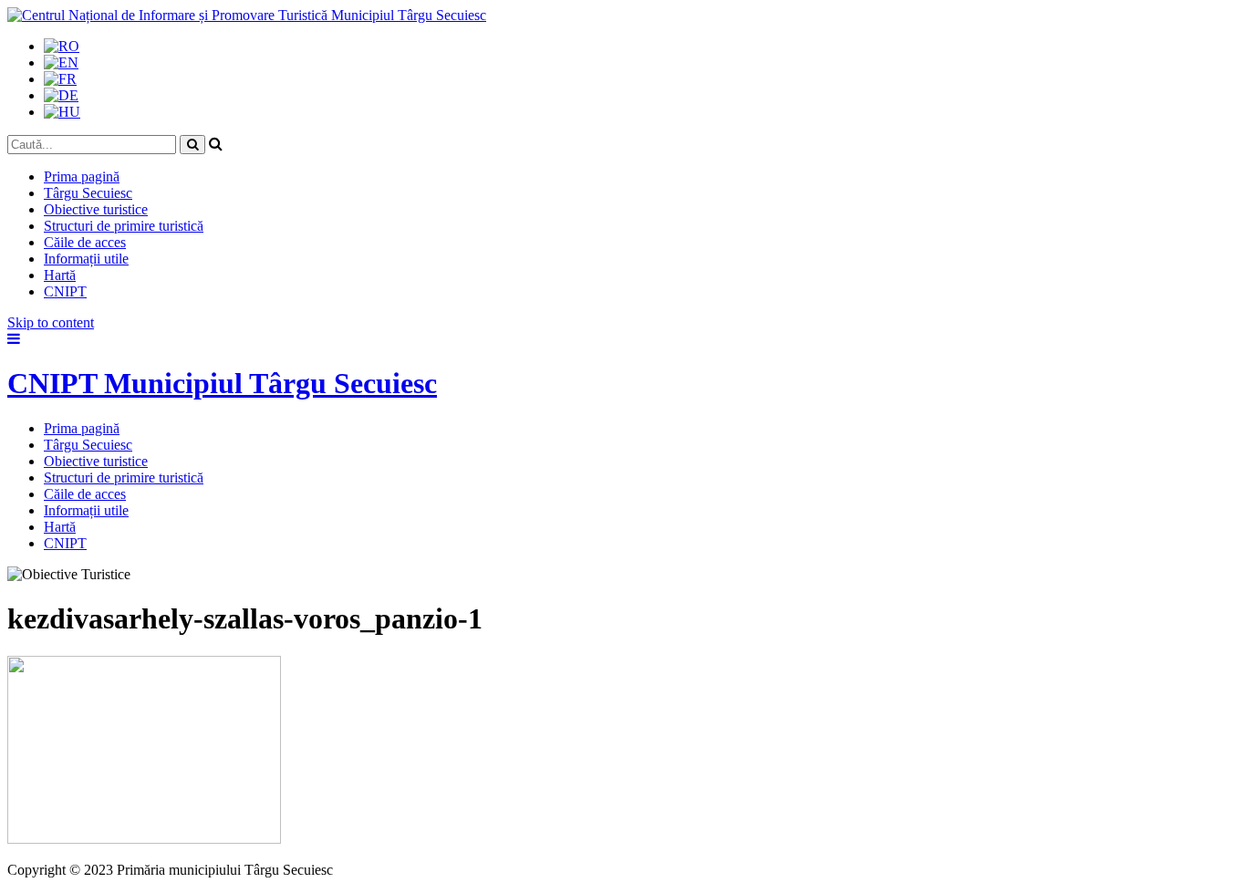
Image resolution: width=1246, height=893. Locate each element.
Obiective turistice (96, 209)
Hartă (60, 275)
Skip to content (50, 322)
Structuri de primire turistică (123, 226)
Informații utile (86, 258)
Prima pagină (81, 176)
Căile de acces (85, 242)
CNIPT (65, 291)
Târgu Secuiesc (88, 193)
